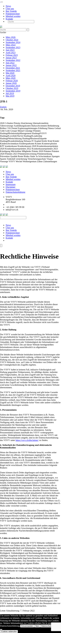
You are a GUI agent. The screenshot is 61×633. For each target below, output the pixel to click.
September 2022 (13, 60)
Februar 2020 (12, 80)
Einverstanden (27, 626)
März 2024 (10, 45)
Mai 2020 (10, 73)
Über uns (10, 8)
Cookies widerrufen (9, 631)
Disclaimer (10, 187)
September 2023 (13, 47)
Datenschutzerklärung (15, 192)
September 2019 (13, 91)
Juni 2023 (10, 50)
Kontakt (9, 19)
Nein (37, 626)
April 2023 (10, 52)
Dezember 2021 (13, 68)
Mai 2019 (10, 96)
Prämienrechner (13, 13)
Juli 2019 (10, 93)
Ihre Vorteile (11, 11)
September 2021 (13, 70)
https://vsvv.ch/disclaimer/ (27, 440)
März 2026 (10, 37)
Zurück (3, 107)
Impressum (10, 184)
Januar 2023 (11, 57)
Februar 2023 (12, 55)
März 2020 (10, 78)
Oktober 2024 (12, 40)
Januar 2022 (11, 65)
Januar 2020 (11, 83)
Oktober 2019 (12, 88)
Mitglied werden (13, 16)
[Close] (1, 245)
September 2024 (13, 42)
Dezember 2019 (13, 86)
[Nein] (1, 629)
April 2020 (10, 75)
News (8, 6)
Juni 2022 (10, 63)
